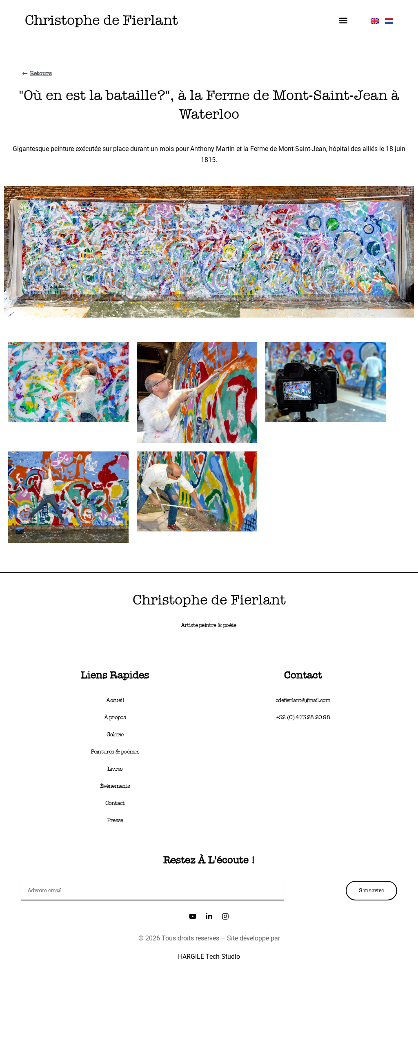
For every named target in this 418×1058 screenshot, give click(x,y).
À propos (115, 717)
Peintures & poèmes (115, 751)
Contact (115, 803)
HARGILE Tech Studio (209, 956)
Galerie (115, 734)
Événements (115, 785)
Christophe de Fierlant (101, 20)
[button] (343, 20)
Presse (115, 820)
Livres (114, 768)
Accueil (114, 700)
